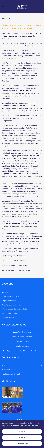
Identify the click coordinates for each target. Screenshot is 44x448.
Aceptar (22, 431)
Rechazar (22, 437)
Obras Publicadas (22, 341)
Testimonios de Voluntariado (15, 309)
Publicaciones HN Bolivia (12, 374)
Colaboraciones (22, 346)
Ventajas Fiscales (9, 317)
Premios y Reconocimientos (22, 337)
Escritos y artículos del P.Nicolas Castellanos (21, 351)
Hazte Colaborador (10, 313)
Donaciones (6, 292)
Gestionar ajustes (22, 443)
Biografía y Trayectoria (22, 332)
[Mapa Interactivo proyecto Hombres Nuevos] (12, 408)
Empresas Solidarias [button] (10, 301)
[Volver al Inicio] (22, 6)
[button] (3, 6)
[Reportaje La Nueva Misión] (12, 393)
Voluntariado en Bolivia (11, 305)
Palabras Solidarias (9, 370)
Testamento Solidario (10, 296)
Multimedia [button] (6, 365)
